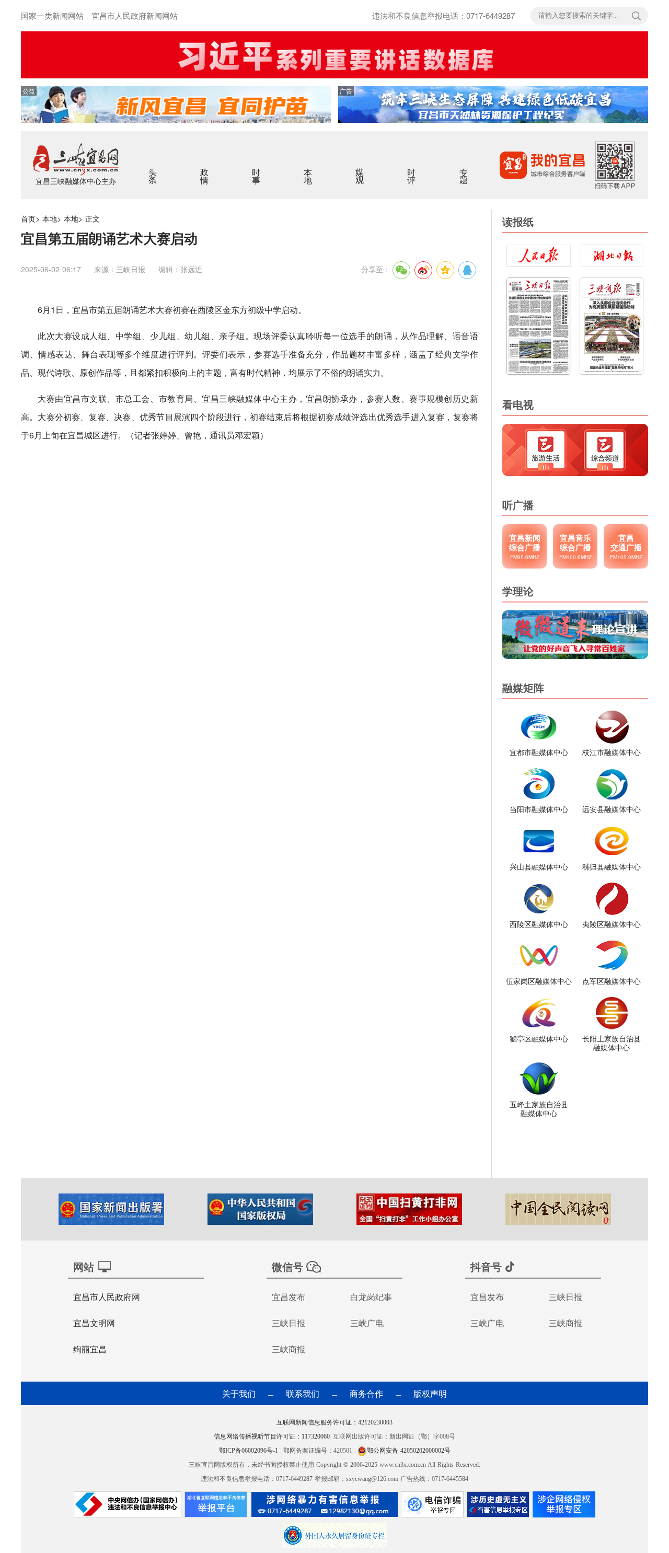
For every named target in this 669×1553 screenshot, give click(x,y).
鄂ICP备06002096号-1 (249, 1450)
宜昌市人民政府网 (106, 1297)
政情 (205, 169)
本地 (309, 169)
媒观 (360, 169)
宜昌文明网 (94, 1323)
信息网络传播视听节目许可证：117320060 (272, 1436)
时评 (412, 169)
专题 (464, 169)
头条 (153, 169)
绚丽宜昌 (90, 1349)
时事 (257, 169)
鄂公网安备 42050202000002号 (409, 1450)
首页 (28, 218)
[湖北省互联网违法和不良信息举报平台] (216, 1507)
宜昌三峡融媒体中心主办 (76, 181)
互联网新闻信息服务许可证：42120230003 (334, 1422)
